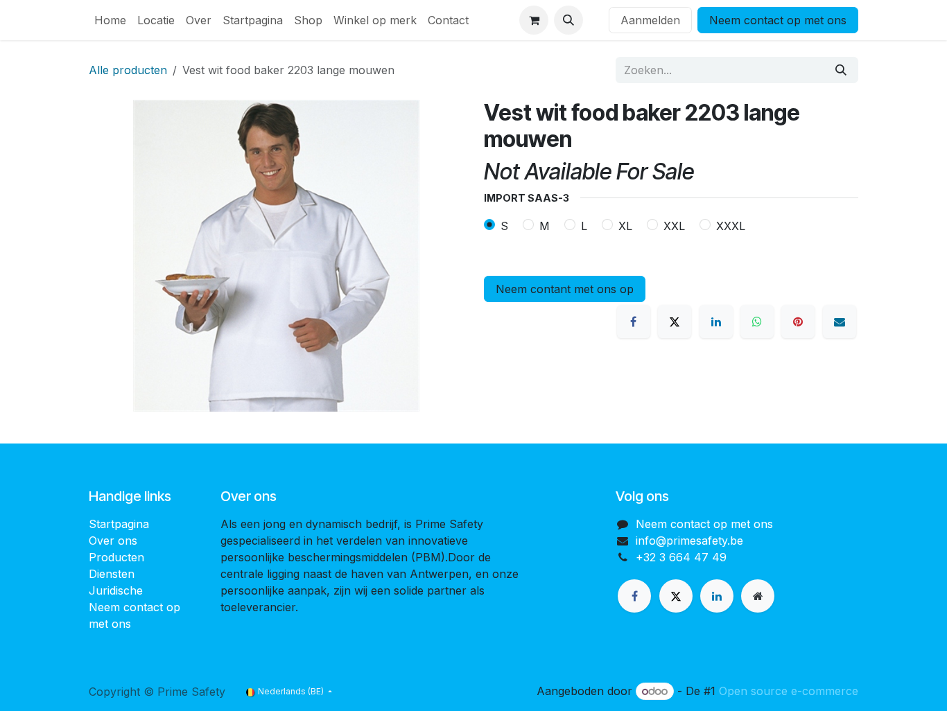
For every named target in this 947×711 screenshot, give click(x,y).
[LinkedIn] (716, 321)
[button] (568, 20)
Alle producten (128, 70)
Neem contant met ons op (565, 289)
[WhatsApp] (757, 321)
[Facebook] (633, 321)
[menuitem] (110, 20)
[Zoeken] (841, 70)
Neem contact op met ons (777, 20)
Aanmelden (650, 20)
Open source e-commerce (788, 691)
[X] (674, 321)
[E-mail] (839, 321)
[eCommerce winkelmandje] (533, 20)
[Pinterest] (798, 321)
